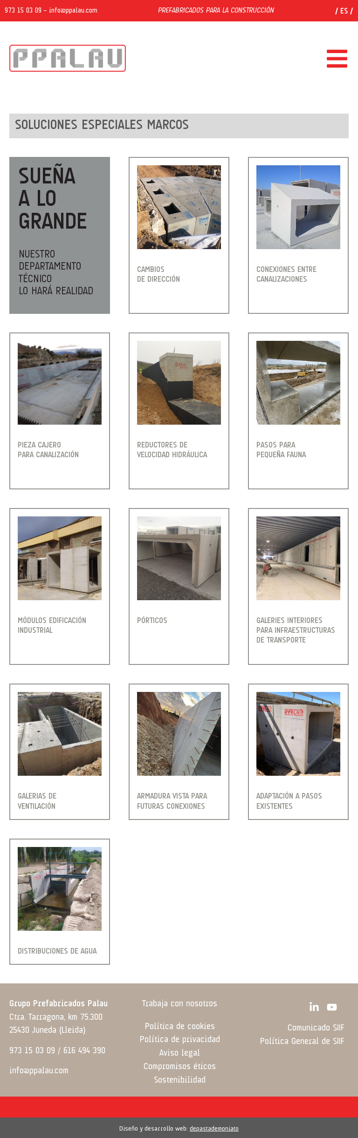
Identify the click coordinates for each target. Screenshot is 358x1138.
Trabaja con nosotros (179, 1004)
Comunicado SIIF (316, 1028)
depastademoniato (214, 1128)
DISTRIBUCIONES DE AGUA (57, 951)
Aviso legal (179, 1053)
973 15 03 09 (23, 10)
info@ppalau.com (73, 10)
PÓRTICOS (152, 621)
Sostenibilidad (180, 1080)
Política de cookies (180, 1026)
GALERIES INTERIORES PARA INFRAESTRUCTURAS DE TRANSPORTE (295, 630)
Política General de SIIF (302, 1041)
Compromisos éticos (180, 1066)
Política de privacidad (180, 1039)
